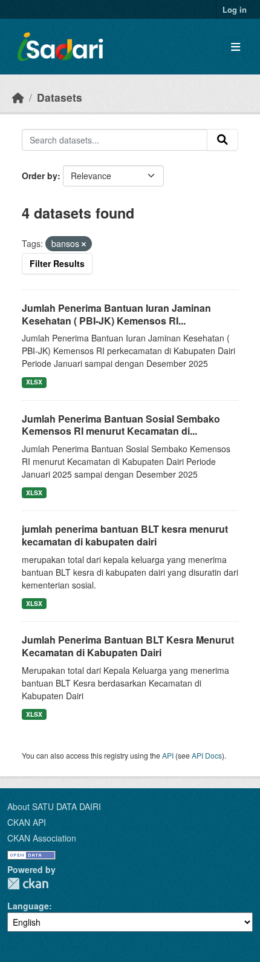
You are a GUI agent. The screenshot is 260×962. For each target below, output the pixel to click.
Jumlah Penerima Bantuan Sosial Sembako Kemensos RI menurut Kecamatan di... (121, 425)
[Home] (18, 97)
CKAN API (26, 822)
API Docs (207, 755)
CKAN (27, 883)
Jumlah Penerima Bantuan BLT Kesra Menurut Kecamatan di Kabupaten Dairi (128, 646)
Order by (39, 176)
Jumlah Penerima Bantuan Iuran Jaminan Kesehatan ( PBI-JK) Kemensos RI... (116, 314)
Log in (235, 9)
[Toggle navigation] (235, 47)
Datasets (59, 97)
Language (28, 906)
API (168, 755)
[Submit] (222, 140)
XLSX (34, 381)
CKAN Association (41, 838)
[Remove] (84, 244)
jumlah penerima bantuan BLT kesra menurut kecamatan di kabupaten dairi (125, 535)
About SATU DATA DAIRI (54, 806)
